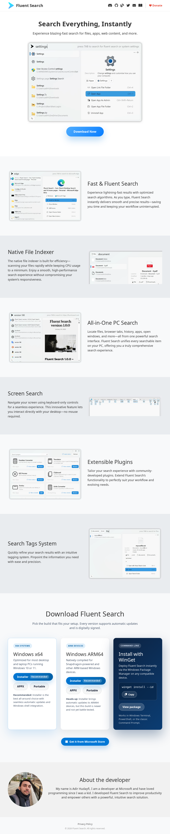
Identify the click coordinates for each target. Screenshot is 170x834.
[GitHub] (116, 5)
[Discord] (110, 5)
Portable (39, 686)
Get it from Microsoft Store (87, 742)
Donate (157, 5)
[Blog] (122, 5)
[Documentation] (140, 5)
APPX (20, 686)
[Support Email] (134, 5)
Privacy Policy (85, 824)
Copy (131, 694)
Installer (32, 677)
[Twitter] (128, 5)
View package (132, 707)
